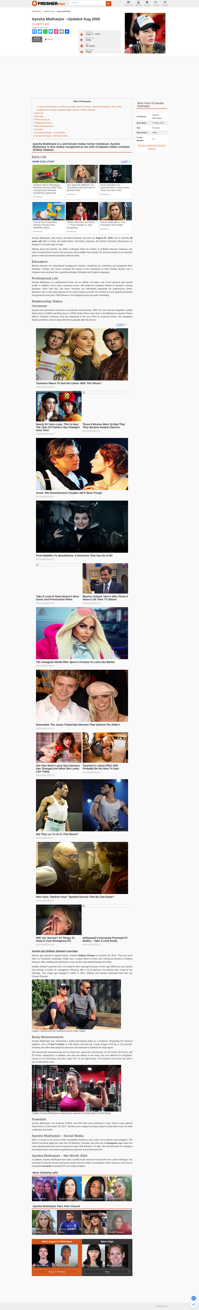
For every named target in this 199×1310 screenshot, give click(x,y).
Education (38, 116)
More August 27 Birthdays (57, 1241)
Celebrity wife (49, 11)
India (88, 40)
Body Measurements (43, 126)
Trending (156, 5)
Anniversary (128, 5)
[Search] (108, 3)
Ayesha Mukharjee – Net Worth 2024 (50, 136)
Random (165, 5)
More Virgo (107, 1241)
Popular (147, 5)
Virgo (88, 51)
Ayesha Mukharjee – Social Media (49, 132)
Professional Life (41, 119)
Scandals (38, 129)
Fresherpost (36, 11)
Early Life (38, 113)
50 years (90, 46)
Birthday (139, 5)
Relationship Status (42, 123)
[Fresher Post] (48, 4)
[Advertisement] (99, 77)
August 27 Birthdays (57, 1272)
